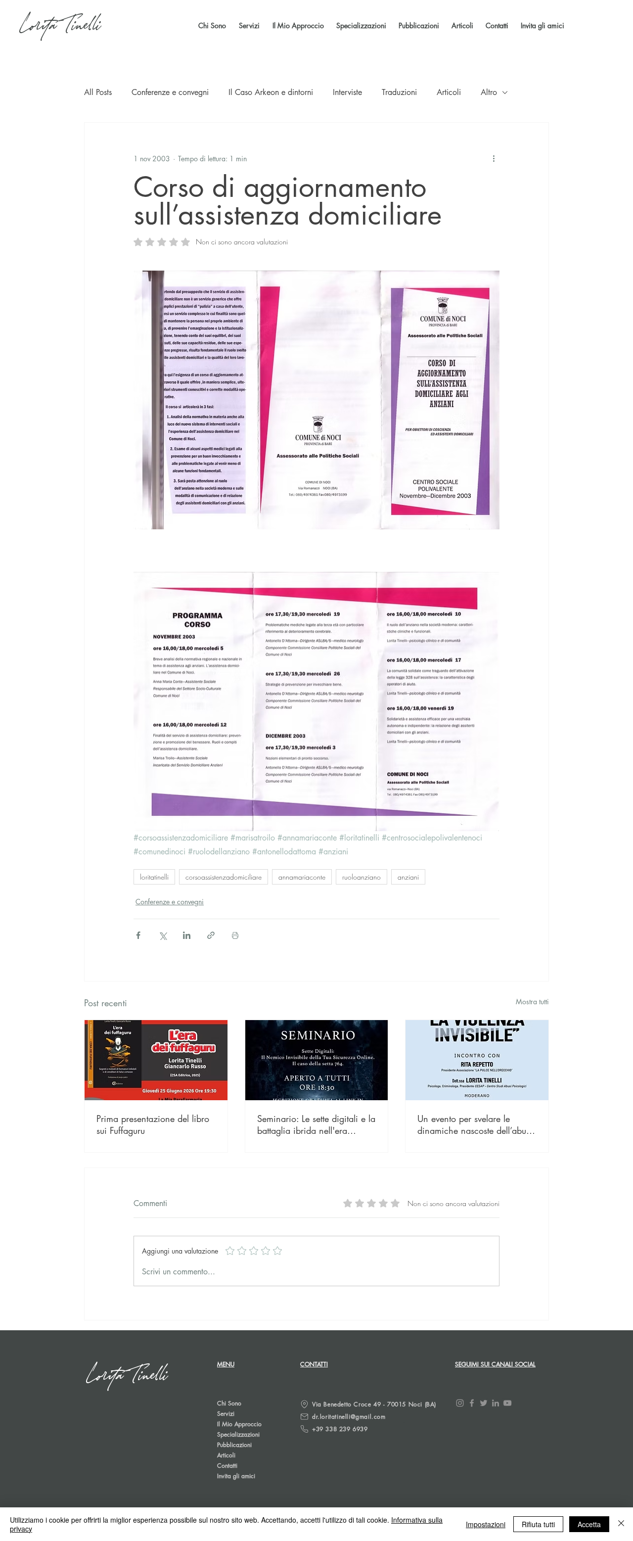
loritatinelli (154, 877)
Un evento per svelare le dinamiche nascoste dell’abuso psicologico (476, 1124)
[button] (417, 25)
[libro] (156, 1060)
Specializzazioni (238, 1434)
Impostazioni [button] (485, 1524)
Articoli (449, 92)
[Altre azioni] (493, 158)
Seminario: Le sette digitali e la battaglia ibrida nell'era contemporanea (316, 1124)
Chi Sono (229, 1403)
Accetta (589, 1524)
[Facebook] (472, 1403)
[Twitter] (484, 1403)
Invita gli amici (236, 1476)
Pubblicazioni (234, 1445)
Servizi (225, 1413)
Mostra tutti (532, 1001)
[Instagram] (460, 1403)
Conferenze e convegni (170, 92)
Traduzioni (399, 92)
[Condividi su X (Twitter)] (162, 935)
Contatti (227, 1465)
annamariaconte (301, 877)
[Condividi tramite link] (211, 935)
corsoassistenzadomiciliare (223, 877)
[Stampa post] (235, 935)
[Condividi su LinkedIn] (186, 935)
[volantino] (477, 1060)
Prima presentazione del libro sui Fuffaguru (152, 1124)
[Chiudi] (621, 1524)
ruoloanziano (361, 877)
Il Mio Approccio (239, 1424)
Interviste (347, 92)
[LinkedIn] (495, 1403)
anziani (408, 877)
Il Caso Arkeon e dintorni (270, 92)
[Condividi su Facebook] (138, 935)
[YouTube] (507, 1403)
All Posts (98, 92)
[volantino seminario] (316, 1060)
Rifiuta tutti (538, 1524)
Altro (489, 92)
